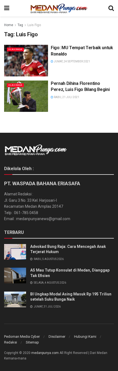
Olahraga (15, 49)
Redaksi (10, 342)
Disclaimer (57, 336)
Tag (20, 25)
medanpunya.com (45, 353)
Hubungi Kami (85, 336)
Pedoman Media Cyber (22, 336)
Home (8, 25)
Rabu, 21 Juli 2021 (66, 97)
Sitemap (32, 342)
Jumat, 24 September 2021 (71, 61)
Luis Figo (34, 25)
